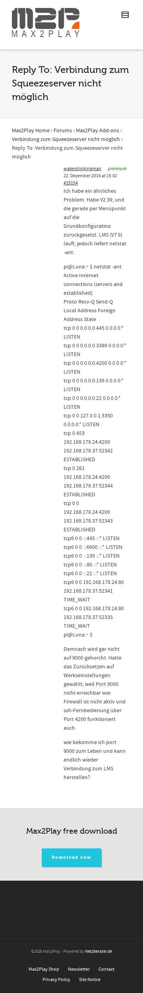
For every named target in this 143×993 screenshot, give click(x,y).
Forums (63, 130)
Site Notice (89, 980)
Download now (72, 857)
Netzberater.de (98, 951)
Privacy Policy (56, 980)
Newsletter (79, 969)
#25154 (71, 183)
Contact (106, 969)
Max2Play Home (31, 130)
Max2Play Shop (44, 969)
